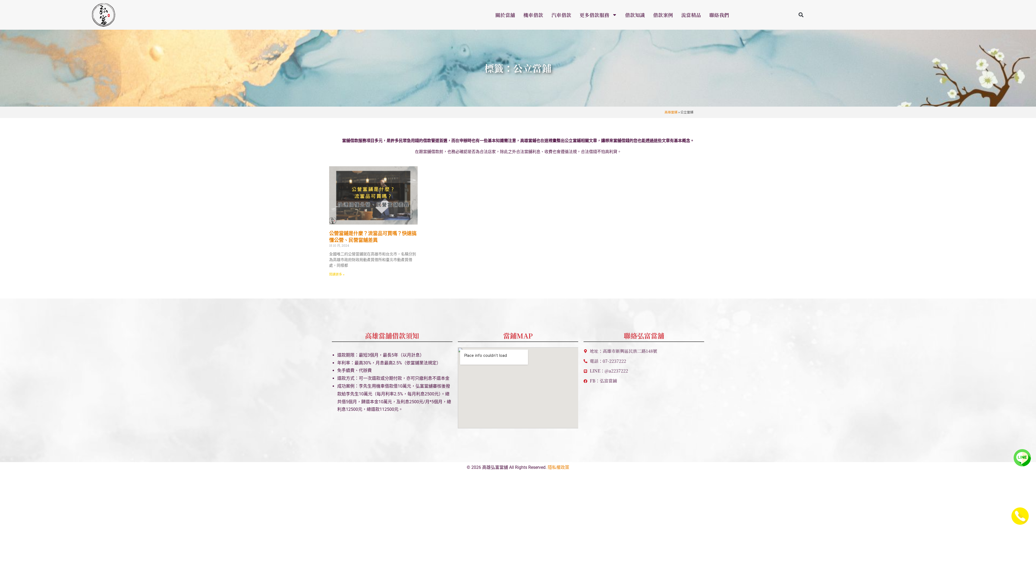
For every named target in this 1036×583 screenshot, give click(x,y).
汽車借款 (561, 14)
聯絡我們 (719, 14)
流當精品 (691, 14)
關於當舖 (505, 14)
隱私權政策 (558, 467)
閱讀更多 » (337, 274)
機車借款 (533, 14)
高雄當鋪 (670, 112)
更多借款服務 (594, 14)
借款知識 (635, 14)
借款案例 (663, 14)
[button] (801, 15)
